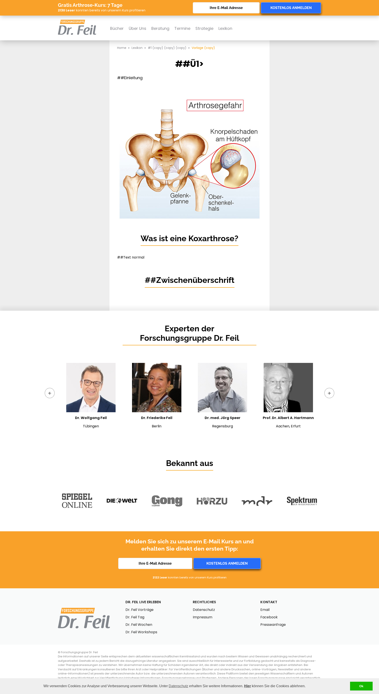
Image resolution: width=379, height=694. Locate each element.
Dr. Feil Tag (134, 617)
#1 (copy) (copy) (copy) (167, 48)
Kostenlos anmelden (291, 8)
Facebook (269, 617)
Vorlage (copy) (203, 48)
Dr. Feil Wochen (138, 624)
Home (121, 48)
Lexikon (225, 28)
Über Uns (137, 28)
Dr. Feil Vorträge (139, 609)
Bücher (117, 28)
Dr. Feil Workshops (141, 632)
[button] (307, 686)
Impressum (202, 617)
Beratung (160, 28)
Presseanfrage (273, 624)
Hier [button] (247, 686)
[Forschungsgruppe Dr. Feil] (77, 22)
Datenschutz (178, 686)
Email (265, 609)
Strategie (204, 28)
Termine (182, 28)
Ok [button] (361, 686)
